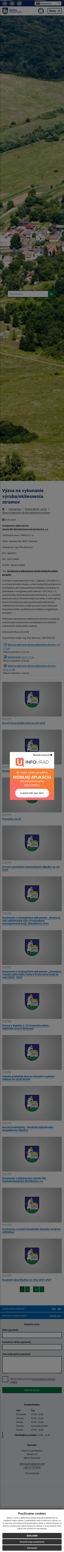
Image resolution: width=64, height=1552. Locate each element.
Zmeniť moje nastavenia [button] (32, 1542)
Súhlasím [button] (32, 1535)
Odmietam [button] (32, 1548)
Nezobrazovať (41, 755)
